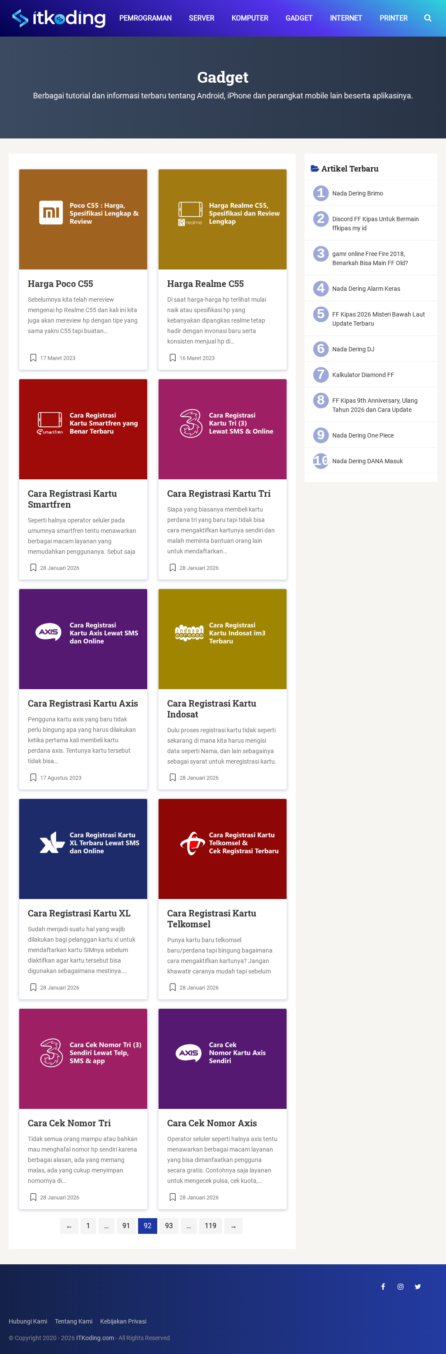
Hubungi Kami (28, 1321)
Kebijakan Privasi (123, 1321)
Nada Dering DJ (353, 349)
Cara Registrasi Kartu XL (79, 913)
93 (169, 1226)
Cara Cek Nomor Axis (212, 1122)
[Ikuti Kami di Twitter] (418, 1286)
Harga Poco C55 (60, 283)
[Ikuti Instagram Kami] (401, 1286)
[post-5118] (223, 639)
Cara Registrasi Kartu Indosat (211, 708)
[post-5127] (223, 429)
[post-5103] (83, 1059)
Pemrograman (145, 18)
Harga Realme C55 (205, 283)
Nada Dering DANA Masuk (367, 461)
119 (210, 1226)
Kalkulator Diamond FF (363, 374)
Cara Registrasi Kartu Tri (218, 493)
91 (126, 1226)
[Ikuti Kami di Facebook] (383, 1286)
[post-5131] (83, 429)
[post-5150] (83, 219)
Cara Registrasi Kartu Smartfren (72, 499)
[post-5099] (223, 1059)
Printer (394, 18)
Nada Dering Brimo (357, 193)
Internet (346, 18)
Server (201, 18)
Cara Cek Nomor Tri (69, 1122)
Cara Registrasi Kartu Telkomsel (211, 918)
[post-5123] (83, 639)
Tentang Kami (73, 1321)
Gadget (299, 18)
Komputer (250, 18)
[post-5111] (83, 849)
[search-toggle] (428, 18)
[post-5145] (223, 219)
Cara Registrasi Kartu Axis (83, 703)
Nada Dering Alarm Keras (366, 288)
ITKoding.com (95, 1338)
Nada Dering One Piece (363, 435)
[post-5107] (223, 849)
